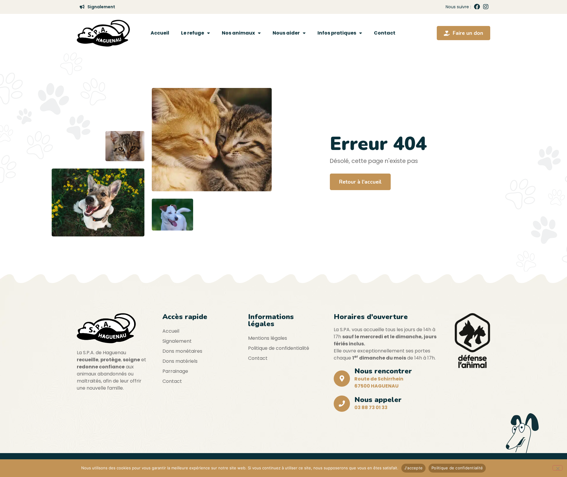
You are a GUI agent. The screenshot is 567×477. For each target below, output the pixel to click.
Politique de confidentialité (278, 348)
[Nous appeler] (342, 404)
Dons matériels (180, 361)
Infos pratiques (336, 33)
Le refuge (192, 33)
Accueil (160, 33)
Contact (384, 33)
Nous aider (286, 33)
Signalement (177, 341)
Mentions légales (267, 338)
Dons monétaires (182, 351)
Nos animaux (238, 33)
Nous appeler (378, 399)
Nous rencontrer (383, 371)
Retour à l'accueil (360, 181)
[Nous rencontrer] (342, 378)
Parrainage (175, 371)
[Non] (558, 468)
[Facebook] (476, 6)
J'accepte (413, 467)
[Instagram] (485, 6)
